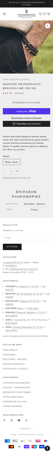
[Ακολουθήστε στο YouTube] (19, 420)
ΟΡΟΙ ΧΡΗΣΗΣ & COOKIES (15, 368)
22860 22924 (33, 308)
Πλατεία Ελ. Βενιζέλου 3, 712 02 (30, 312)
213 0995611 (11, 265)
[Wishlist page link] (44, 13)
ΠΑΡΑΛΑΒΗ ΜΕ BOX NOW (15, 401)
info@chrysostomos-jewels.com (23, 269)
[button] (47, 448)
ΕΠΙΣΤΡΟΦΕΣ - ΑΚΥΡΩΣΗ (15, 359)
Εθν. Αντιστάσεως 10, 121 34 (29, 293)
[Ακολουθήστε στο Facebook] (4, 420)
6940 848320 (11, 323)
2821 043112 (11, 330)
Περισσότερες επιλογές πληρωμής (26, 118)
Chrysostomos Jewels (16, 79)
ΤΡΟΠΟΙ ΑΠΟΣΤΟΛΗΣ (13, 397)
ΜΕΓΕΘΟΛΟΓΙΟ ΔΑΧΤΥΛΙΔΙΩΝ (17, 392)
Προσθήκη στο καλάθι (26, 102)
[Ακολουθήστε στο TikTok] (26, 420)
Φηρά (20, 308)
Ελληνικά (25, 429)
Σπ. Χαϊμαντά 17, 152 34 (27, 286)
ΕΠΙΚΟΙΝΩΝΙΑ (9, 354)
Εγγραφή (12, 247)
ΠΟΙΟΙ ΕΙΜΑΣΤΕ (10, 350)
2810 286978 (11, 315)
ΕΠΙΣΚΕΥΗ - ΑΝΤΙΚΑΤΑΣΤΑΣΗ (16, 387)
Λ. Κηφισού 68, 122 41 (13, 262)
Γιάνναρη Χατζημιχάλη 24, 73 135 (27, 327)
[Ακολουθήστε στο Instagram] (11, 420)
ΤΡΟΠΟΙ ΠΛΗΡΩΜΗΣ (12, 406)
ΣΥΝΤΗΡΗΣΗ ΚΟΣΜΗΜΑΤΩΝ (16, 383)
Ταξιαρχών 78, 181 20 (29, 301)
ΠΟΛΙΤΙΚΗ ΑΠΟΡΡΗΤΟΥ (14, 364)
